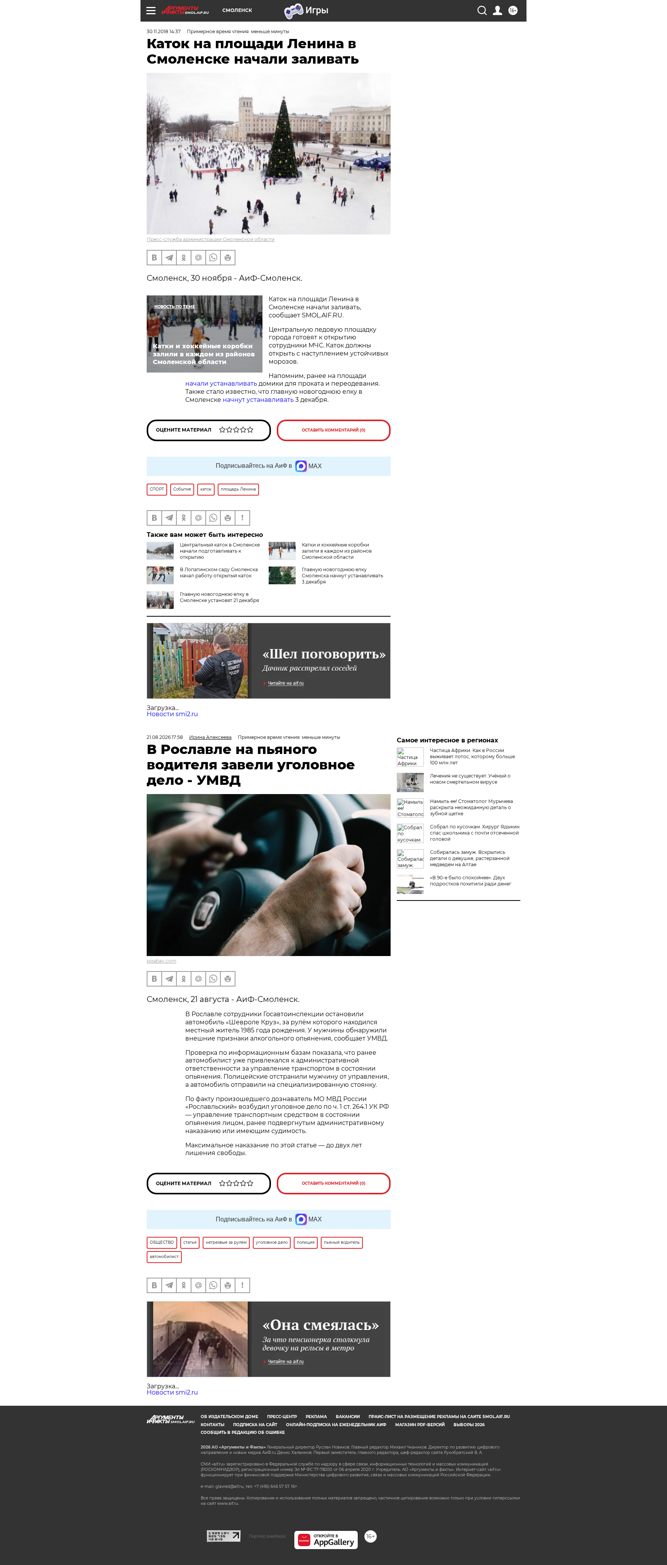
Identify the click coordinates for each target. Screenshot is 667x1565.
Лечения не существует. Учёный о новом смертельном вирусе (470, 779)
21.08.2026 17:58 (165, 737)
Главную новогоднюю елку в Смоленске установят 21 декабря (219, 597)
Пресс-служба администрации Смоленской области (210, 239)
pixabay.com (161, 961)
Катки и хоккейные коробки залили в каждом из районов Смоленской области (337, 551)
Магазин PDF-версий (420, 1424)
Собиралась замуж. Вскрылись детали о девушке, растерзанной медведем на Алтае (470, 858)
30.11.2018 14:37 (164, 31)
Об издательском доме (229, 1416)
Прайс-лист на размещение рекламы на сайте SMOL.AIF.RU (439, 1416)
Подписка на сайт (255, 1424)
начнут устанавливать (258, 399)
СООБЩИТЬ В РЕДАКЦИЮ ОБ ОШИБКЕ (243, 1432)
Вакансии (348, 1416)
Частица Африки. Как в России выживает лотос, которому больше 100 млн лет (472, 756)
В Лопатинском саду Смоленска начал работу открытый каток (219, 572)
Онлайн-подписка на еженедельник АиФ (336, 1424)
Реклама (316, 1416)
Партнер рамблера (267, 1536)
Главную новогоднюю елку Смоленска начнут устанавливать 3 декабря (342, 576)
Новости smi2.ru (172, 714)
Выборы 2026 (469, 1424)
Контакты (212, 1424)
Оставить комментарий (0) (334, 430)
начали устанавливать (221, 383)
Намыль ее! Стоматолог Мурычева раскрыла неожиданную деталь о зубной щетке (471, 807)
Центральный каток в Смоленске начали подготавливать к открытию (220, 551)
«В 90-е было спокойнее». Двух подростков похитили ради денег (470, 881)
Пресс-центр (282, 1416)
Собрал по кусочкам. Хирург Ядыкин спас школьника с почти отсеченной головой (475, 833)
